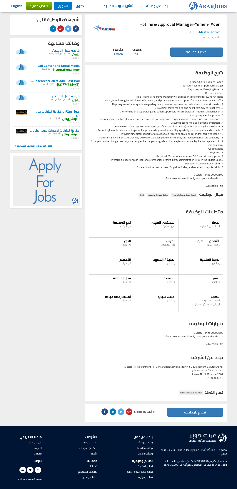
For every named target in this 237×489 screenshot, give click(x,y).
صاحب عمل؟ (39, 6)
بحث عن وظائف (144, 442)
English (16, 6)
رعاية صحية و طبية (158, 195)
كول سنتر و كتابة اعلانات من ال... (58, 113)
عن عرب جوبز (35, 442)
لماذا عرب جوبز (89, 477)
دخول (80, 6)
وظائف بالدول (145, 453)
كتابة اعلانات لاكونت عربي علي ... (55, 130)
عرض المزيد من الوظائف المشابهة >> (32, 146)
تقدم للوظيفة (197, 51)
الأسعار (93, 453)
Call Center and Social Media (58, 66)
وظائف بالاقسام (144, 448)
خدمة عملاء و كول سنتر (184, 195)
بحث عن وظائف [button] (156, 6)
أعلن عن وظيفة (89, 442)
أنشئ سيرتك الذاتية (118, 6)
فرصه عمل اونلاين (66, 50)
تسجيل (62, 6)
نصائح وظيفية (145, 477)
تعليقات (38, 453)
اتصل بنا (38, 448)
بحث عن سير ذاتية (88, 448)
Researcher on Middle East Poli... (55, 81)
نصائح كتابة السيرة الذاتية (140, 471)
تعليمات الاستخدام (87, 471)
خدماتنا (93, 466)
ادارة (141, 195)
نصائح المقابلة (145, 466)
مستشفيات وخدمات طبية (191, 392)
